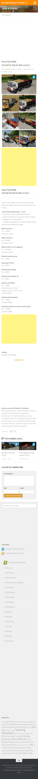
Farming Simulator (13, 731)
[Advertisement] (19, 38)
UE (27, 745)
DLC (8, 730)
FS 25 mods (17, 753)
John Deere (16, 739)
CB (6, 730)
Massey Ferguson (8, 742)
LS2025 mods (27, 753)
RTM (23, 745)
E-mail (22, 488)
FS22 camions (6, 15)
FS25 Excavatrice (10, 578)
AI (28, 727)
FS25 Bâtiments (10, 607)
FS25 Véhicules (9, 587)
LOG (27, 739)
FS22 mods (16, 724)
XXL (35, 745)
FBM (15, 733)
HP (6, 736)
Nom (6, 488)
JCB (17, 736)
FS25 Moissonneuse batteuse (14, 583)
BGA (34, 727)
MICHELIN (20, 742)
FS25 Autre (8, 612)
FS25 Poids (8, 636)
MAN (11, 431)
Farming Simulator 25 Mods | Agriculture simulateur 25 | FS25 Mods (15, 2)
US (29, 745)
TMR (25, 745)
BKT (3, 730)
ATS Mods (12, 722)
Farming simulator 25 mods (21, 748)
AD (27, 727)
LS (30, 739)
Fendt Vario (20, 733)
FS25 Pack (8, 631)
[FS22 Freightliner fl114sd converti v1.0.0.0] (27, 446)
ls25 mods (25, 750)
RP (21, 745)
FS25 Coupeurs (10, 597)
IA (13, 736)
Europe (12, 730)
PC (11, 745)
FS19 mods (18, 722)
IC (15, 736)
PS (19, 745)
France (25, 733)
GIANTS (31, 733)
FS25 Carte (8, 568)
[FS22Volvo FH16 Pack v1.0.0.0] (10, 446)
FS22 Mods (7, 69)
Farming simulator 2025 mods (12, 750)
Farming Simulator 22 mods (12, 770)
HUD (10, 736)
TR (15, 431)
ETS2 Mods (5, 722)
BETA (30, 727)
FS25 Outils (8, 617)
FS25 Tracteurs (9, 573)
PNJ (17, 745)
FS (28, 733)
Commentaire (8, 474)
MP (27, 742)
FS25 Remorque (10, 592)
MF (16, 742)
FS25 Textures (9, 641)
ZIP (2, 748)
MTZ (29, 742)
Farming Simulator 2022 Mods (15, 727)
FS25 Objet (8, 626)
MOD (24, 742)
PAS (8, 745)
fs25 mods (7, 747)
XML (31, 744)
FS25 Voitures (9, 602)
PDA (14, 745)
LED (24, 739)
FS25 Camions (9, 622)
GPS (3, 736)
